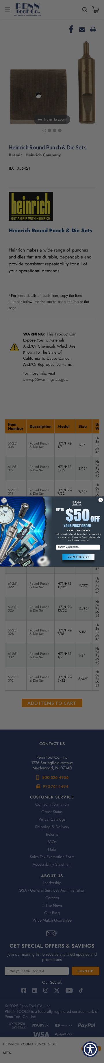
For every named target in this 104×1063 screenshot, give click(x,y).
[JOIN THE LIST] (78, 559)
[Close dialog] (101, 500)
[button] (78, 559)
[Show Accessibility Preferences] (90, 1049)
